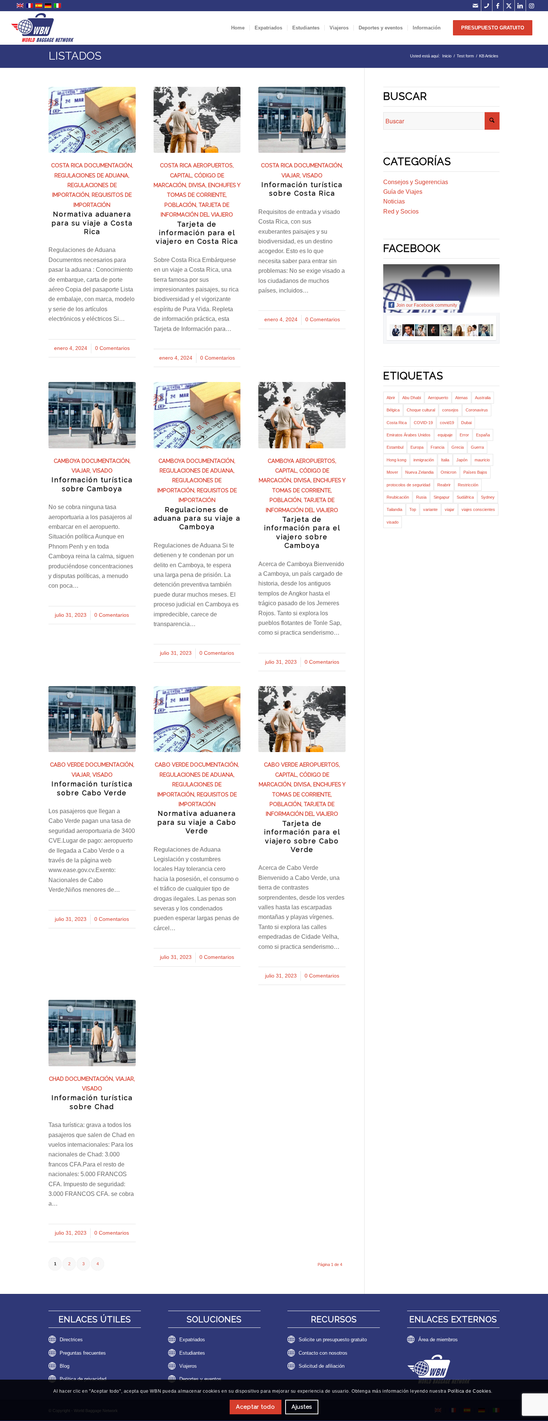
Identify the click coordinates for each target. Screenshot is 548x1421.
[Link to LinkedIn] (520, 5)
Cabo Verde (67, 764)
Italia (445, 460)
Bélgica (393, 410)
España (483, 435)
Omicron (448, 472)
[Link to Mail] (475, 5)
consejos (450, 410)
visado (312, 175)
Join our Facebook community (426, 305)
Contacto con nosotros (323, 1353)
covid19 (447, 422)
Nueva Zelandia (419, 472)
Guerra (477, 447)
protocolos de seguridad (408, 485)
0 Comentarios (112, 348)
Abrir (391, 397)
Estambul (395, 447)
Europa (416, 447)
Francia (437, 447)
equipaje (445, 435)
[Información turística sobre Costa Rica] (302, 120)
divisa (197, 185)
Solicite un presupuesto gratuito (333, 1339)
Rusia (421, 497)
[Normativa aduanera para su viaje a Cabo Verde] (197, 719)
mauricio (482, 460)
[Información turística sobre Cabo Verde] (92, 719)
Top (412, 509)
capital (181, 175)
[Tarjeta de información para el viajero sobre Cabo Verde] (302, 719)
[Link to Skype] (486, 5)
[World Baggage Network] (42, 28)
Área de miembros (438, 1339)
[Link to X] (509, 5)
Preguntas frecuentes (83, 1353)
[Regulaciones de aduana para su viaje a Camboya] (197, 415)
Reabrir (444, 485)
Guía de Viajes (402, 192)
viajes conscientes (478, 509)
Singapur (442, 497)
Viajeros (188, 1366)
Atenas (461, 397)
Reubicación (398, 497)
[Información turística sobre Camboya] (92, 415)
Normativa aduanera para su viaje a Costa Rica (92, 223)
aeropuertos (213, 165)
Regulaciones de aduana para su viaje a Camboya (197, 518)
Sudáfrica (465, 497)
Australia (483, 397)
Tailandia (394, 509)
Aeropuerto (438, 397)
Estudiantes (192, 1353)
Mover (392, 472)
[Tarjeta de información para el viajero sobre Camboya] (302, 415)
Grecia (457, 447)
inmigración (423, 460)
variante (430, 509)
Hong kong (396, 460)
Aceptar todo (255, 1406)
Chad (56, 1079)
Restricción (468, 485)
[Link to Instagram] (531, 5)
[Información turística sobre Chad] (92, 1033)
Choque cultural (421, 410)
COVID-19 (423, 422)
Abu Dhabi (411, 397)
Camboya (67, 461)
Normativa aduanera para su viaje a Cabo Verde (196, 822)
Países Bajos (475, 472)
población (180, 205)
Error (464, 435)
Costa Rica (67, 165)
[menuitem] (237, 28)
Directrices (71, 1339)
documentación (108, 165)
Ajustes (302, 1406)
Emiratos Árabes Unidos (409, 435)
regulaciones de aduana (91, 175)
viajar (290, 175)
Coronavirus (477, 410)
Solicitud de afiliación (321, 1366)
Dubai (466, 422)
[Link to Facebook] (497, 5)
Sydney (488, 497)
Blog (64, 1366)
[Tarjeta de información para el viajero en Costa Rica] (197, 120)
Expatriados (192, 1339)
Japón (461, 460)
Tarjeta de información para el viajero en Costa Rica (197, 233)
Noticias (394, 201)
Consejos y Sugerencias (415, 182)
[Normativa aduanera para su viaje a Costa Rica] (92, 120)
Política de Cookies (469, 1391)
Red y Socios (401, 211)
